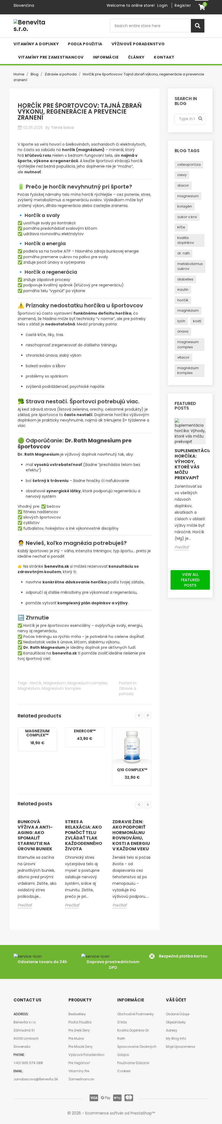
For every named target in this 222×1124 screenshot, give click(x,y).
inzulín (182, 289)
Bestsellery (77, 1014)
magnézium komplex (188, 370)
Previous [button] (139, 715)
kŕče (181, 227)
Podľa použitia (80, 1022)
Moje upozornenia (180, 1046)
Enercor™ (85, 731)
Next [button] (147, 715)
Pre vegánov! (79, 1063)
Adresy (171, 1030)
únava (182, 331)
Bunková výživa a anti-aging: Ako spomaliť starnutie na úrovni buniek (35, 835)
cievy (182, 174)
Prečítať (25, 905)
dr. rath (183, 253)
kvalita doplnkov (185, 240)
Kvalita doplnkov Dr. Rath (133, 1034)
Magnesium (54, 683)
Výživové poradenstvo (86, 1054)
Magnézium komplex (61, 688)
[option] (37, 739)
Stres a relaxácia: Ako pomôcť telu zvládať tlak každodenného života (83, 835)
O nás (122, 1022)
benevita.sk (56, 566)
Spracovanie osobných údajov (136, 1050)
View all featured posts (190, 580)
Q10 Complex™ (132, 769)
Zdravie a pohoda (127, 691)
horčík (182, 300)
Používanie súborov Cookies (133, 1067)
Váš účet (176, 1000)
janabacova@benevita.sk (36, 1079)
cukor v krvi (187, 216)
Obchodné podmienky (135, 1014)
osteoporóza (189, 164)
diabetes (185, 279)
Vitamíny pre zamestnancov (81, 1075)
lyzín (181, 321)
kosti (197, 321)
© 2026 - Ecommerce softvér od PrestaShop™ (111, 1113)
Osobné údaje (177, 1014)
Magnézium (29, 688)
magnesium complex (188, 344)
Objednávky (176, 1022)
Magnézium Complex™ (37, 733)
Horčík (35, 683)
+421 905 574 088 (28, 1063)
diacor (183, 185)
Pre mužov (76, 1038)
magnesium (188, 196)
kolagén (184, 206)
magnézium (188, 310)
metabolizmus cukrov (190, 266)
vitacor (183, 357)
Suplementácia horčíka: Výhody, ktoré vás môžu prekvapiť (190, 464)
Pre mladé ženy (80, 1046)
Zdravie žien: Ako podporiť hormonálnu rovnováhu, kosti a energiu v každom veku (131, 835)
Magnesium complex (87, 683)
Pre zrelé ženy (79, 1030)
